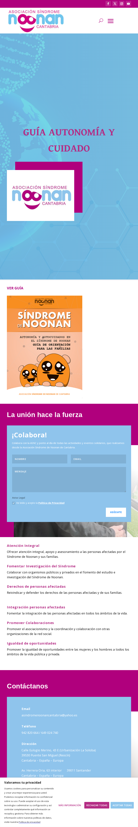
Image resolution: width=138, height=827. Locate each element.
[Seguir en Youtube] (128, 3)
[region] (69, 802)
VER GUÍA (15, 288)
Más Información (70, 805)
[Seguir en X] (115, 3)
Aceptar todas (122, 805)
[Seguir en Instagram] (121, 3)
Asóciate (116, 512)
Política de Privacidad (51, 502)
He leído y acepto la (40, 502)
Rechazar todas (96, 805)
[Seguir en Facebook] (108, 3)
